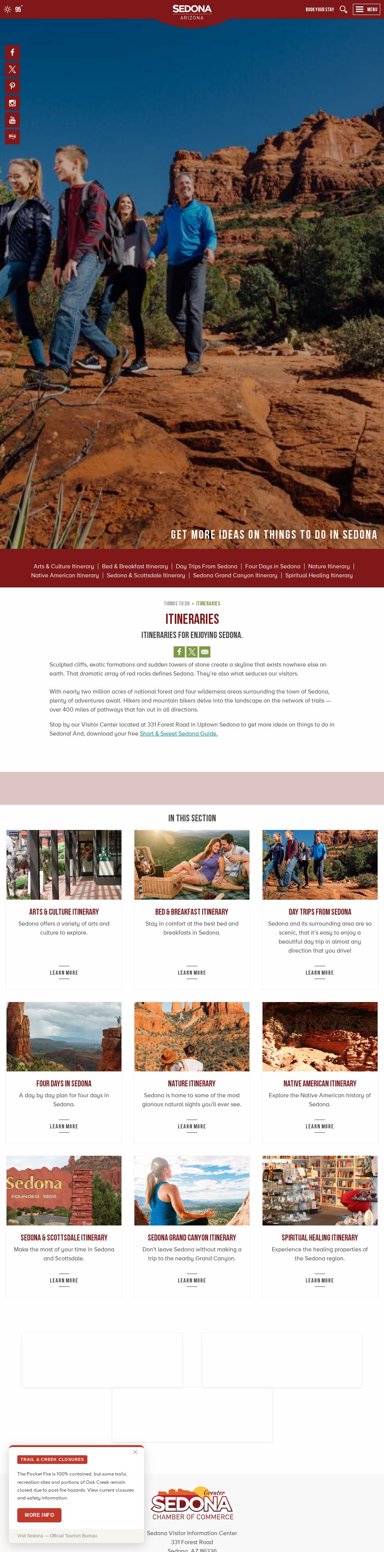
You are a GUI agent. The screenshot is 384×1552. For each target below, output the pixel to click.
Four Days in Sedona (272, 566)
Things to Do (177, 603)
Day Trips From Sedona (206, 566)
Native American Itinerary (65, 575)
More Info (39, 1515)
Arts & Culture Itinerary (64, 566)
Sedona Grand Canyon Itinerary (235, 575)
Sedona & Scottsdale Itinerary (146, 575)
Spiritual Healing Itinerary (319, 575)
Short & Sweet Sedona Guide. (179, 733)
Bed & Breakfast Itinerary (135, 566)
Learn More (64, 972)
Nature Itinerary (329, 566)
